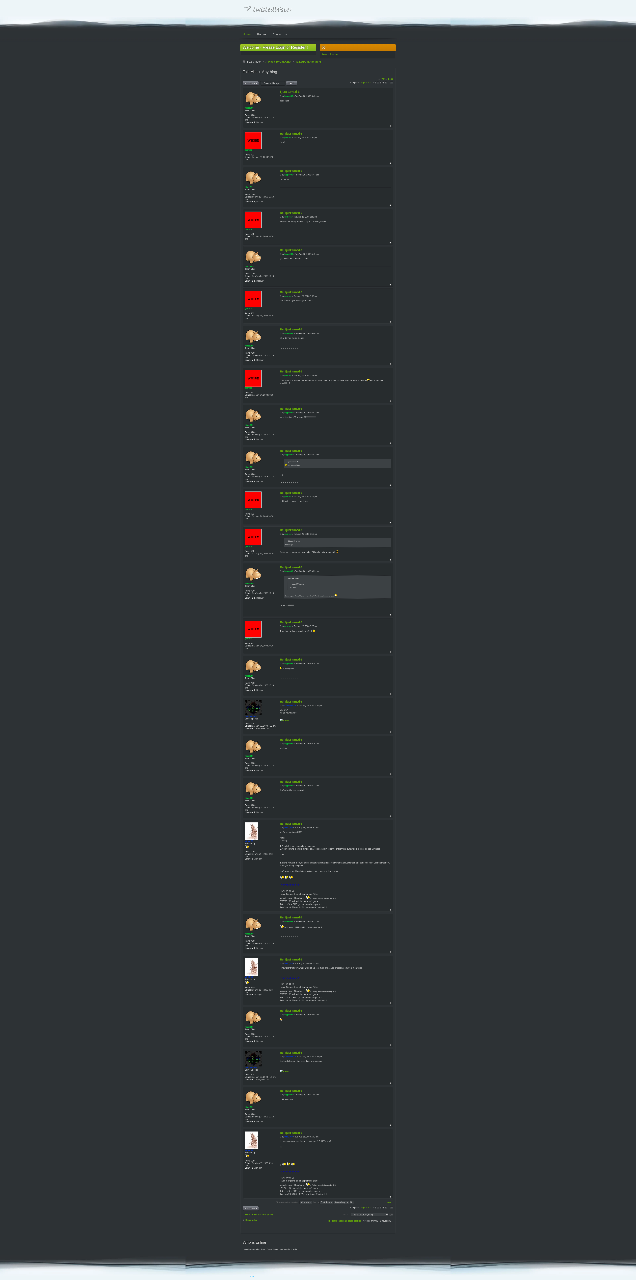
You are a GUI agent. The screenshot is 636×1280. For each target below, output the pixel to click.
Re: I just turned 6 (291, 133)
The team (332, 1221)
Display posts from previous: (287, 1202)
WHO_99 (288, 828)
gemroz (288, 137)
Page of (366, 82)
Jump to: (346, 1214)
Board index (251, 1220)
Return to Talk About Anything (259, 1214)
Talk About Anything (308, 61)
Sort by (316, 1202)
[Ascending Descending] (344, 1202)
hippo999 (288, 96)
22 (392, 83)
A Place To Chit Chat (278, 61)
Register (334, 54)
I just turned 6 (289, 92)
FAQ (383, 79)
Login (324, 54)
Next (389, 1203)
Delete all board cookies (350, 1221)
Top (390, 126)
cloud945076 (290, 705)
